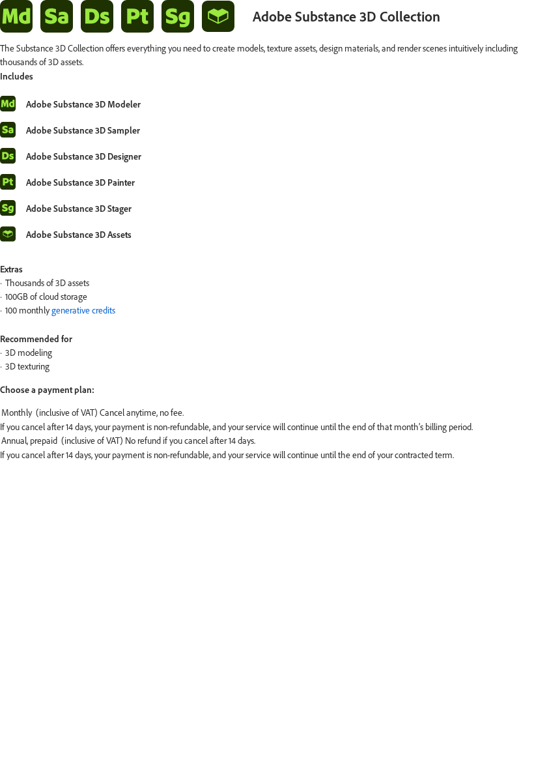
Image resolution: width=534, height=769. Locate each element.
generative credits (83, 310)
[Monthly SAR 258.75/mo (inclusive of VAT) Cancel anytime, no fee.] (267, 413)
